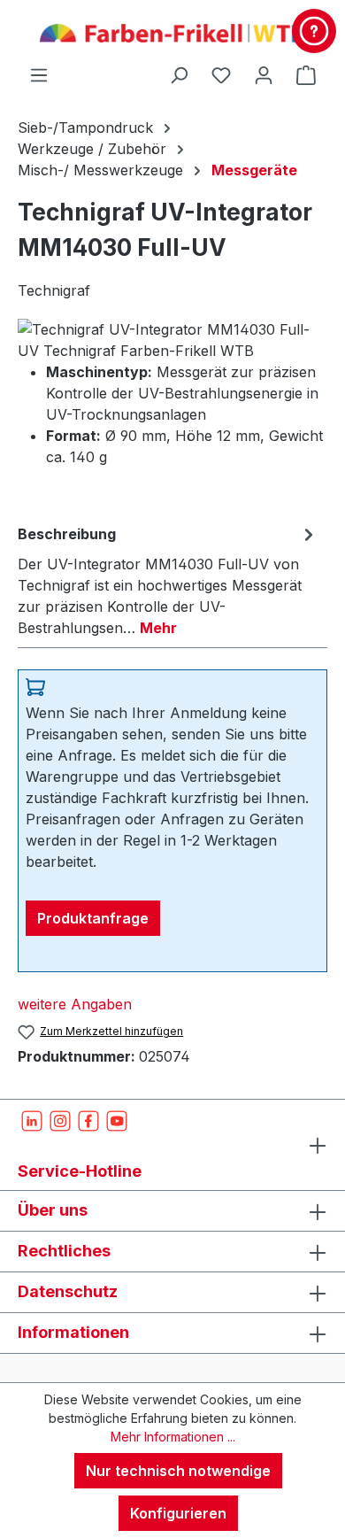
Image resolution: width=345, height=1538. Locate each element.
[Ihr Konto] (263, 74)
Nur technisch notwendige (178, 1471)
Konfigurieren (178, 1513)
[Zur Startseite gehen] (172, 32)
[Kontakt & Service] (314, 31)
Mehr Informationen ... (173, 1436)
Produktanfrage (93, 918)
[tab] (168, 580)
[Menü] (39, 74)
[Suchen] (178, 74)
